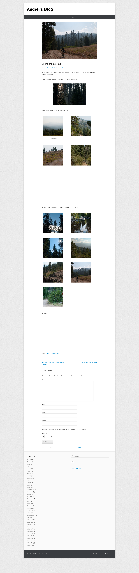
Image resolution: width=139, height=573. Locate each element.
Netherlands (30, 489)
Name (44, 404)
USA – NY (30, 533)
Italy (28, 480)
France (29, 473)
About (73, 17)
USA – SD (30, 538)
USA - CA (49, 353)
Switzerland (30, 506)
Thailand (29, 510)
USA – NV (30, 531)
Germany (29, 475)
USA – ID (29, 526)
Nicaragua (30, 492)
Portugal (29, 496)
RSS (72, 462)
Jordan (29, 482)
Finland (29, 471)
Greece (29, 478)
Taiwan (29, 508)
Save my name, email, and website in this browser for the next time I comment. (64, 429)
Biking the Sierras (51, 63)
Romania (29, 499)
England (29, 468)
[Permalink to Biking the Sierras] (69, 40)
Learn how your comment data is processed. (76, 448)
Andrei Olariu (61, 67)
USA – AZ (29, 517)
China (28, 464)
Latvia (28, 485)
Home (65, 17)
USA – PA (29, 536)
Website (44, 420)
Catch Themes (108, 553)
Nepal (28, 487)
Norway (29, 494)
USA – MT (30, 529)
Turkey (29, 512)
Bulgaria (29, 462)
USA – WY (30, 545)
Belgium (29, 459)
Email (44, 412)
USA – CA (30, 519)
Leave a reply (55, 353)
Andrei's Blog (40, 9)
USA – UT (30, 540)
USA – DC (30, 524)
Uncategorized (31, 515)
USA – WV (30, 543)
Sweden (29, 503)
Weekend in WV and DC (89, 362)
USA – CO (30, 522)
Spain (28, 501)
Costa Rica (30, 466)
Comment (45, 380)
